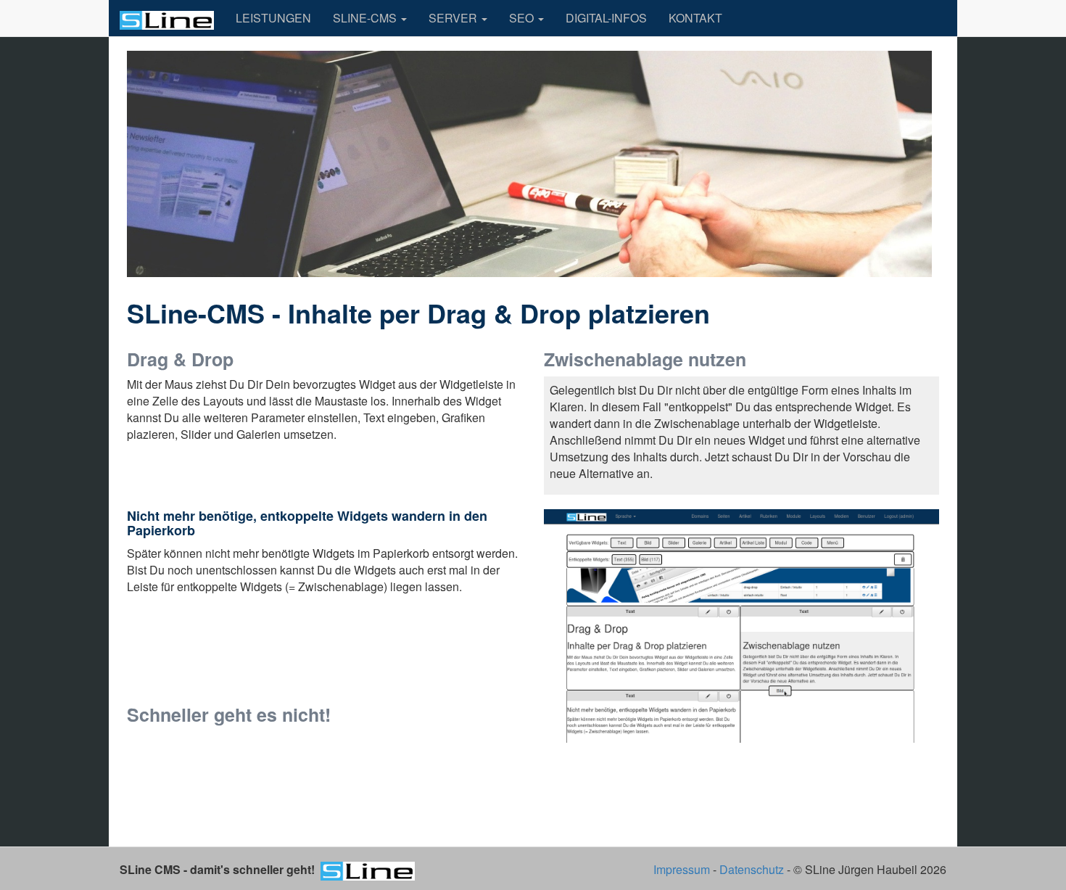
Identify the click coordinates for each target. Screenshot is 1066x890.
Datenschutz (751, 869)
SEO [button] (523, 17)
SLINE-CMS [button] (366, 17)
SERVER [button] (454, 17)
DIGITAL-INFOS (606, 17)
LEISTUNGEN (273, 17)
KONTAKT (695, 17)
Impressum (681, 869)
